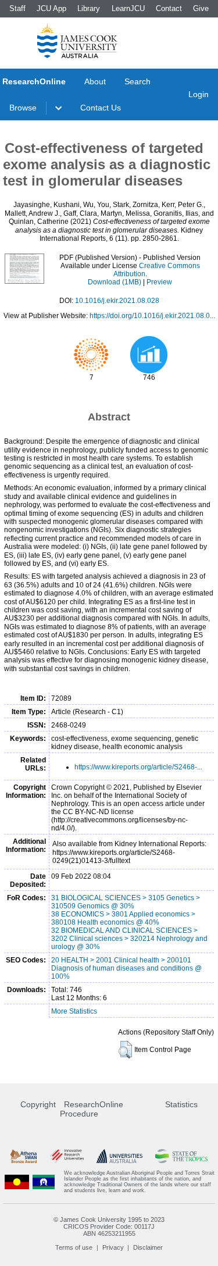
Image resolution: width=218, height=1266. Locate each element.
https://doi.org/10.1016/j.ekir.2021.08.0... (152, 316)
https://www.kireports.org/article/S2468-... (138, 767)
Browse (23, 107)
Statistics (181, 1104)
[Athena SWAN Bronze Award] (23, 1155)
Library (88, 8)
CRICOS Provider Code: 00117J (109, 1226)
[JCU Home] (77, 40)
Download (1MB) (114, 282)
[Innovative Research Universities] (67, 1155)
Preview (159, 282)
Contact (169, 8)
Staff (17, 8)
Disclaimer (148, 1247)
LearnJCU (128, 8)
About (95, 81)
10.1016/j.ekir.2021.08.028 (117, 301)
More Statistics (74, 1011)
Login (198, 94)
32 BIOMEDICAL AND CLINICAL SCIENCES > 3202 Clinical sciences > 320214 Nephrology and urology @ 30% (129, 938)
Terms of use (73, 1247)
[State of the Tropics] (181, 1155)
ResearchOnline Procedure (91, 1109)
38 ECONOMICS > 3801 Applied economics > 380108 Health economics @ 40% (123, 918)
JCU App (51, 8)
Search (137, 81)
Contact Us (100, 107)
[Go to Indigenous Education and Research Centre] (17, 1181)
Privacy (113, 1247)
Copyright (38, 1104)
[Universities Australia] (119, 1155)
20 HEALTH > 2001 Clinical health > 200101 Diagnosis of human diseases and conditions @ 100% (126, 968)
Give (201, 8)
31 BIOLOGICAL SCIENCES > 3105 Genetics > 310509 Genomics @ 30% (125, 902)
